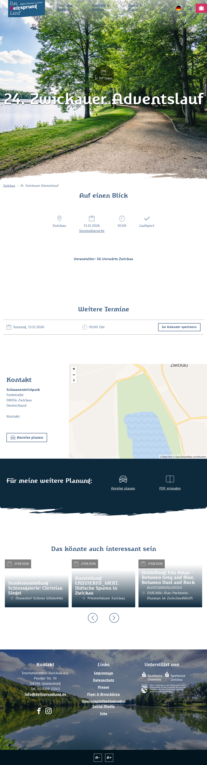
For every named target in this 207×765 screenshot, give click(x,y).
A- (97, 758)
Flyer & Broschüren (103, 694)
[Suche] (189, 8)
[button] (26, 437)
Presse (103, 687)
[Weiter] (114, 618)
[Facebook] (39, 712)
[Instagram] (48, 712)
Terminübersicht (92, 231)
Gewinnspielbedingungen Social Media (103, 704)
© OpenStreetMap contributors (189, 456)
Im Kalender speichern (179, 327)
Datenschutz (103, 680)
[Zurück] (93, 618)
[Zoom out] (74, 375)
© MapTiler (166, 456)
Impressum (103, 673)
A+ (109, 758)
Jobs (103, 714)
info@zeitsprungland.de (45, 694)
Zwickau (9, 185)
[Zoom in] (74, 369)
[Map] (138, 411)
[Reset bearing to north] (74, 381)
